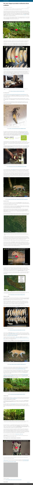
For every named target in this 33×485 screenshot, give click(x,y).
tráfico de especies (19, 479)
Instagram (13, 461)
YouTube (15, 461)
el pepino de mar (26, 132)
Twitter (10, 461)
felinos (15, 479)
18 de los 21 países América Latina (13, 398)
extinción (12, 479)
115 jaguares (24, 14)
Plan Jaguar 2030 (13, 403)
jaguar (16, 479)
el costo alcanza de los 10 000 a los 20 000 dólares (12, 335)
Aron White (13, 169)
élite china (8, 69)
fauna (13, 479)
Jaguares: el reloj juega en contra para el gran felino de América (17, 91)
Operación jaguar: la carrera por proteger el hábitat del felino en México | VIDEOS (17, 166)
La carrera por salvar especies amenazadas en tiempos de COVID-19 (17, 394)
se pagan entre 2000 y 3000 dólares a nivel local (13, 333)
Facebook (9, 461)
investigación (24, 375)
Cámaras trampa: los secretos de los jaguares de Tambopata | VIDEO (17, 294)
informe (26, 145)
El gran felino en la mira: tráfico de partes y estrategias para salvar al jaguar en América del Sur (17, 199)
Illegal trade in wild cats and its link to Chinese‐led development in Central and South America (16, 94)
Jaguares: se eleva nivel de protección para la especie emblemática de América (17, 128)
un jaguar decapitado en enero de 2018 (25, 340)
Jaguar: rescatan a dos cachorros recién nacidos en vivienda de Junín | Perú (18, 364)
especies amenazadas (8, 479)
